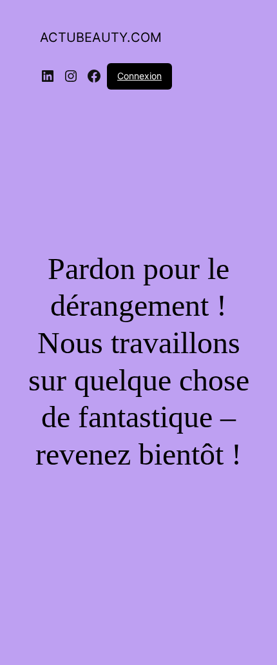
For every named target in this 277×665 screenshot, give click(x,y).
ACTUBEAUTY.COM (101, 37)
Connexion (139, 75)
